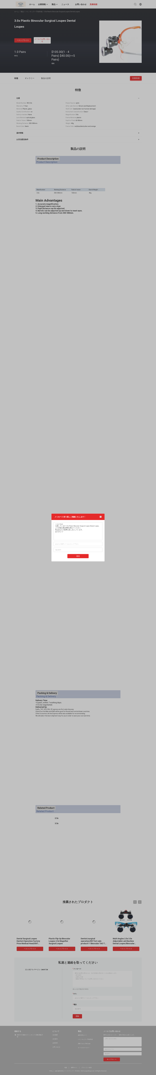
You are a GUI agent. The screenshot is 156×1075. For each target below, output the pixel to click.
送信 (78, 556)
